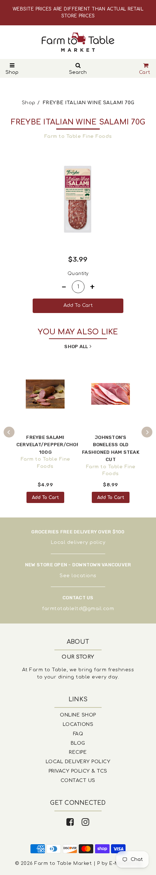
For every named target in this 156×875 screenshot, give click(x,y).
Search (78, 72)
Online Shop (78, 715)
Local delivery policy (78, 542)
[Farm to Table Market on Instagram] (86, 822)
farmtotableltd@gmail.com (78, 608)
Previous (9, 432)
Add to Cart (45, 497)
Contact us (78, 780)
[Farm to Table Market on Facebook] (70, 822)
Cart (145, 72)
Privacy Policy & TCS (78, 771)
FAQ (78, 733)
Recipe (78, 752)
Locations (78, 724)
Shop (12, 72)
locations (84, 575)
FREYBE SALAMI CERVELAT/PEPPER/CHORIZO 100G (52, 445)
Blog (78, 743)
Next (146, 432)
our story (78, 657)
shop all (76, 346)
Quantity (78, 273)
